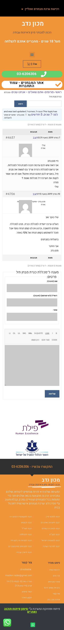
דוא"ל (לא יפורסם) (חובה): (45, 295)
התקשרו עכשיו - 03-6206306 (32, 466)
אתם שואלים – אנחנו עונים (27, 92)
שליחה (52, 393)
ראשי (58, 92)
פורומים (49, 92)
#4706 (10, 193)
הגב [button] (35, 137)
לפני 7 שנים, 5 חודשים (44, 114)
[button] (32, 54)
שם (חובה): (52, 281)
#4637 (10, 137)
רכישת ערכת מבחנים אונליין (42, 9)
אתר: (55, 310)
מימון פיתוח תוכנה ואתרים (20, 610)
